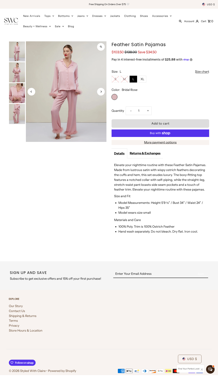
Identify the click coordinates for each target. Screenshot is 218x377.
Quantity (118, 111)
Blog (71, 26)
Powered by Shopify (62, 371)
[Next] (101, 91)
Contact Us (17, 311)
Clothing (130, 16)
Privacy (14, 325)
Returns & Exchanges (145, 153)
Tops (47, 16)
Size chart (202, 71)
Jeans (81, 16)
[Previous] (31, 91)
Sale (57, 26)
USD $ (211, 4)
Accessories (160, 16)
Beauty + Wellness (35, 26)
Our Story (16, 306)
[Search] (180, 21)
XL (142, 79)
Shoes (144, 16)
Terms (13, 321)
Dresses (97, 16)
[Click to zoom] (101, 47)
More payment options (160, 142)
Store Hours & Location (25, 330)
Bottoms (64, 16)
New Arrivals (31, 16)
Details (119, 153)
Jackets (115, 16)
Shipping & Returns (22, 316)
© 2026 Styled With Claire (27, 371)
